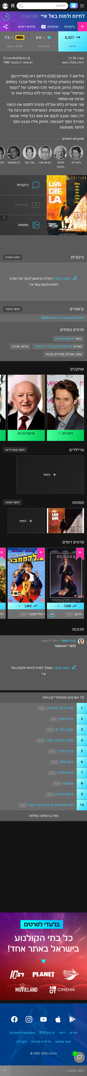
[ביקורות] (23, 177)
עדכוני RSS (47, 1032)
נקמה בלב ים (64, 729)
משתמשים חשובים (22, 1032)
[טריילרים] (23, 197)
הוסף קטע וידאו (15, 450)
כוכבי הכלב (65, 751)
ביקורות (70, 26)
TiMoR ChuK (68, 641)
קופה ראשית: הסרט (59, 740)
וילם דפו (67, 433)
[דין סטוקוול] (14, 147)
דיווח (62, 1032)
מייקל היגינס (26, 433)
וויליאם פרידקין (62, 346)
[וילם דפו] (76, 147)
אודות (73, 1032)
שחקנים (50, 26)
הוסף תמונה (12, 502)
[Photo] (65, 520)
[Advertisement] (43, 242)
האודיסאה (66, 718)
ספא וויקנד (65, 772)
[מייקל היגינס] (60, 147)
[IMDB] (19, 38)
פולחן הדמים (64, 794)
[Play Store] (73, 1019)
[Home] (73, 5)
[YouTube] (43, 1019)
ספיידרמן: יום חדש (60, 708)
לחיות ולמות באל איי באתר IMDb (62, 317)
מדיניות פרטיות (41, 1041)
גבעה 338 (66, 761)
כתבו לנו (21, 1041)
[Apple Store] (58, 1019)
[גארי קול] (29, 147)
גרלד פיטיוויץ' (43, 346)
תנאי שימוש (63, 1041)
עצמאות (67, 783)
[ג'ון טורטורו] (45, 147)
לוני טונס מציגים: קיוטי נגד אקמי (50, 805)
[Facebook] (14, 1019)
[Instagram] (29, 1019)
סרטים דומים (26, 26)
